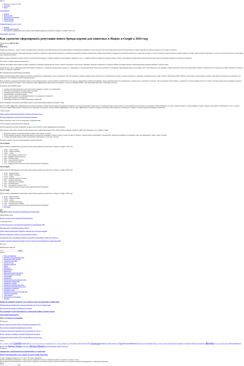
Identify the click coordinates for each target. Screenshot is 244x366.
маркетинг (65, 346)
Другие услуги (8, 262)
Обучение (161, 343)
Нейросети (156, 343)
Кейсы (6, 266)
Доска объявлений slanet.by (9, 315)
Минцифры (149, 343)
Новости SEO (8, 15)
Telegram (84, 343)
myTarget (59, 343)
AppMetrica (6, 343)
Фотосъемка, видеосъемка (12, 297)
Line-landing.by (5, 11)
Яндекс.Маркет (37, 346)
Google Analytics (33, 343)
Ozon (71, 343)
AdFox (1, 343)
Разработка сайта (9, 290)
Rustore (76, 343)
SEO (80, 343)
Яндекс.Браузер (225, 343)
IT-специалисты (49, 343)
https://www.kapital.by (15, 318)
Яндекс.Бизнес (217, 343)
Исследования (128, 343)
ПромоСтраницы (178, 343)
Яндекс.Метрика (50, 346)
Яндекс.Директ (15, 346)
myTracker (63, 343)
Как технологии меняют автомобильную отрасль (16, 308)
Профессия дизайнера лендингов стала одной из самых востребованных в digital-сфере (29, 302)
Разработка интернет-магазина (14, 285)
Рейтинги (188, 343)
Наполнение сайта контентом (13, 273)
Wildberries (104, 343)
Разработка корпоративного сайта (15, 286)
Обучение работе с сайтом (12, 274)
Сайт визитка (8, 295)
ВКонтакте (115, 343)
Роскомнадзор (201, 343)
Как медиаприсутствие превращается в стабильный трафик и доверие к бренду (27, 311)
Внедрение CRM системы (12, 259)
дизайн (59, 346)
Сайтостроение (9, 21)
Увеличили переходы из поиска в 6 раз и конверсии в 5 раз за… (20, 331)
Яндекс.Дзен (4, 346)
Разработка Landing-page (12, 281)
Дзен (120, 343)
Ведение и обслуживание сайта (14, 257)
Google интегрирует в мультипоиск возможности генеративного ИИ (22, 225)
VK (88, 343)
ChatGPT (11, 343)
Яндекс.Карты (25, 346)
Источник (7, 207)
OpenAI (68, 343)
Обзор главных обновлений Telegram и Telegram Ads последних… (21, 114)
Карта (6, 7)
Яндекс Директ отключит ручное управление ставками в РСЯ (20, 324)
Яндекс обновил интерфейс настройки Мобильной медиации (20, 334)
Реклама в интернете (10, 293)
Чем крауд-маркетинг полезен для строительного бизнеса (18, 117)
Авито (110, 343)
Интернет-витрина (10, 264)
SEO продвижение (10, 256)
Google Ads (26, 343)
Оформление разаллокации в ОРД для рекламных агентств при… (21, 337)
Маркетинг (7, 271)
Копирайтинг (8, 269)
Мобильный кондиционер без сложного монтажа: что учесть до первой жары (25, 305)
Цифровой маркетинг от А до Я (10, 24)
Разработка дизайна (10, 283)
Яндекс (209, 343)
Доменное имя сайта (10, 261)
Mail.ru (54, 343)
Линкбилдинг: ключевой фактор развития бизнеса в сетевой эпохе (23, 351)
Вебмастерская (8, 19)
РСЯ (184, 343)
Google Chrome (41, 343)
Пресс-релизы (168, 343)
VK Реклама (95, 343)
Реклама (194, 343)
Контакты (7, 6)
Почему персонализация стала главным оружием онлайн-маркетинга (24, 355)
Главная (6, 14)
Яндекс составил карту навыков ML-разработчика (16, 218)
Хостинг (6, 298)
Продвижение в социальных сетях (15, 280)
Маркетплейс (142, 343)
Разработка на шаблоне (11, 288)
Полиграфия (8, 276)
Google (17, 343)
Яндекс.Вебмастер (235, 343)
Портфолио (7, 278)
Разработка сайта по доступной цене (16, 292)
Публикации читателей (11, 17)
